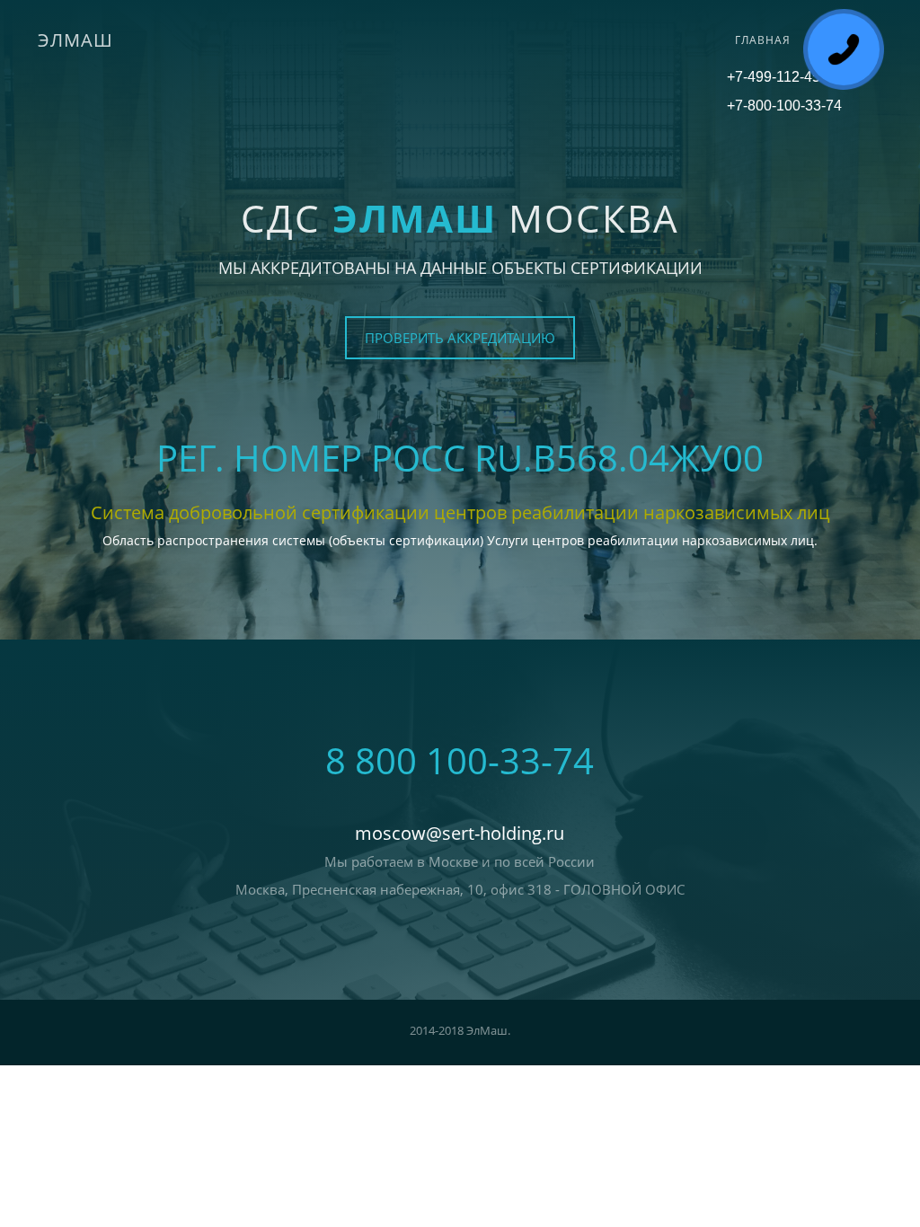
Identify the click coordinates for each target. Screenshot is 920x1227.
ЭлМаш (75, 40)
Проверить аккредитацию (460, 338)
